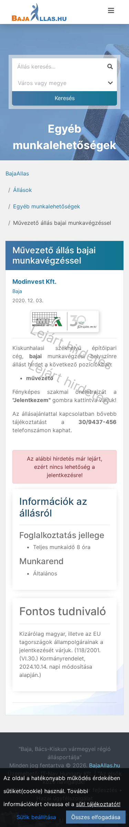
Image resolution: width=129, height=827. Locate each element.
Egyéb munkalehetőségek (46, 206)
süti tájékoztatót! (98, 804)
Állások (22, 189)
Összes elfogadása (95, 817)
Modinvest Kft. (34, 281)
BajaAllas (17, 173)
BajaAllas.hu (104, 765)
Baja (17, 291)
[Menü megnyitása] (111, 10)
